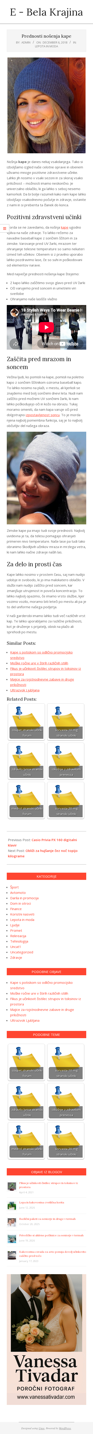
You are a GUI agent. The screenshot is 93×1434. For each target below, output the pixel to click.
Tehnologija (19, 941)
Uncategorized (21, 952)
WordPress (65, 1428)
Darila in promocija (24, 898)
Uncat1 (15, 946)
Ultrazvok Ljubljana (25, 690)
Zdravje (16, 957)
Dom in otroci (20, 903)
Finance (16, 908)
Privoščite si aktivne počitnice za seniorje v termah (51, 1235)
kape (64, 227)
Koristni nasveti (22, 914)
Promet (16, 930)
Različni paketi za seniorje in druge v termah (47, 1219)
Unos (41, 1428)
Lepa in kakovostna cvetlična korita (41, 1202)
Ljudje (15, 925)
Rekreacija (18, 936)
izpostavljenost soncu (43, 415)
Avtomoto (18, 892)
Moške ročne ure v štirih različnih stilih (39, 663)
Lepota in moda (46, 46)
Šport (14, 887)
